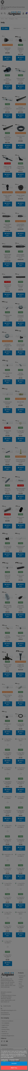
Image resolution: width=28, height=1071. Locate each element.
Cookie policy (4, 1059)
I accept (14, 1063)
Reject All (14, 1068)
